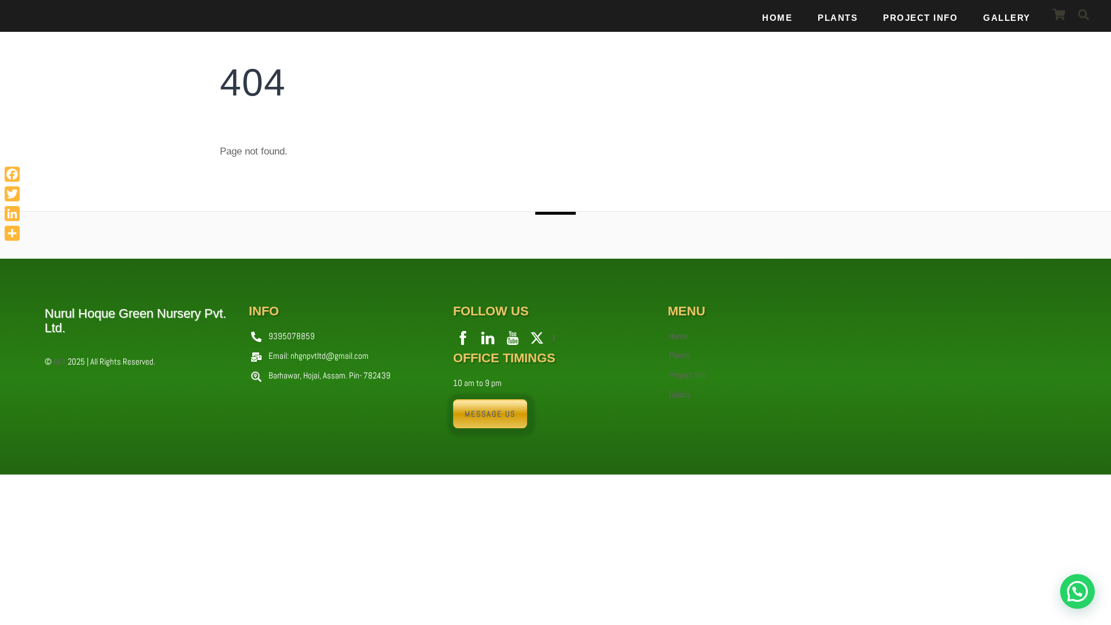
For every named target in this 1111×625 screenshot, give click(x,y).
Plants (838, 18)
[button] (1077, 591)
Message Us (490, 414)
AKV (59, 361)
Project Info (920, 18)
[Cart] (1058, 14)
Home (777, 18)
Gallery (1007, 18)
